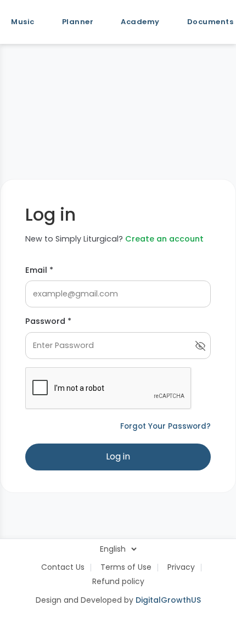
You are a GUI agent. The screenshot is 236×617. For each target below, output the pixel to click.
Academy (140, 21)
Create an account (164, 238)
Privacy (181, 567)
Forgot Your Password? (165, 426)
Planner (78, 21)
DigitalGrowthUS (168, 599)
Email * (39, 270)
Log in (118, 456)
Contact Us (63, 567)
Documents (210, 21)
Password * (48, 321)
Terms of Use (125, 567)
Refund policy (118, 581)
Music (23, 21)
